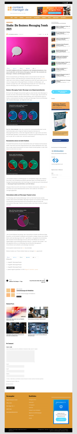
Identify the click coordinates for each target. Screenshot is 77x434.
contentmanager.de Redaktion (13, 34)
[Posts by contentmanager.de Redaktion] (7, 34)
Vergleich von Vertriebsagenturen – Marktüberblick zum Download (62, 57)
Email (7, 368)
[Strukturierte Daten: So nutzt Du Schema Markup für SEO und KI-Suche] (36, 328)
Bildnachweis (31, 415)
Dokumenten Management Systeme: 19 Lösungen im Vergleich (63, 75)
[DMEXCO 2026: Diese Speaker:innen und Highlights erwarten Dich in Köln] (14, 312)
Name (7, 364)
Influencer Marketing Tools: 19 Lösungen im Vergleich (63, 81)
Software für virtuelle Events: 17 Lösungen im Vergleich (61, 69)
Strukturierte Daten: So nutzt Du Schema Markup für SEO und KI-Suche (37, 335)
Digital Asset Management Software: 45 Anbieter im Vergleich (63, 27)
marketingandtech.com (57, 164)
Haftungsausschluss (32, 399)
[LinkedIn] (65, 3)
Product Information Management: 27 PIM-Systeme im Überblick (63, 39)
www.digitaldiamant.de (12, 412)
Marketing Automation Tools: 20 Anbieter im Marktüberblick (62, 51)
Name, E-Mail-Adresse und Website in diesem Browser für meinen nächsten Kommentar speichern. (25, 378)
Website (7, 373)
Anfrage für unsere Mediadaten (34, 410)
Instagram (8, 22)
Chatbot (43, 78)
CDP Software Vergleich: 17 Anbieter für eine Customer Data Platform (63, 63)
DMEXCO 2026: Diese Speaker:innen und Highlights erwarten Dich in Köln (15, 319)
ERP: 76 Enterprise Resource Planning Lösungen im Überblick (63, 33)
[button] (10, 68)
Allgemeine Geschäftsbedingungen (35, 412)
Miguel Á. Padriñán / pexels (31, 269)
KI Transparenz (31, 404)
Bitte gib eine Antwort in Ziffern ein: (12, 381)
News (11, 22)
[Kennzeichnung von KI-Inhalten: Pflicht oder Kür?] (36, 312)
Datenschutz (31, 402)
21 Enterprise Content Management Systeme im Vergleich (62, 45)
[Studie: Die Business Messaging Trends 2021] (27, 51)
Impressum (31, 407)
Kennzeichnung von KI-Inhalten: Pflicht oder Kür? (37, 319)
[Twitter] (67, 3)
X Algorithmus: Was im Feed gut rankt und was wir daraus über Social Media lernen (15, 335)
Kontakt (30, 418)
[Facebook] (63, 3)
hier (46, 187)
